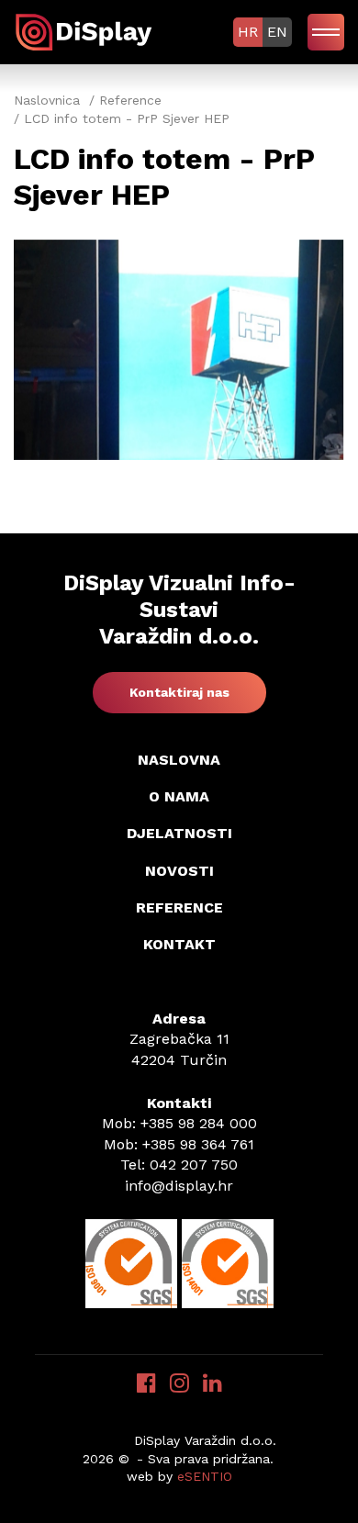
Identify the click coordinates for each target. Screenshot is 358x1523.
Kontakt (179, 944)
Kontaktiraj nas (179, 692)
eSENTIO (204, 1476)
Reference (179, 907)
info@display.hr (179, 1185)
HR (248, 31)
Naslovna (179, 759)
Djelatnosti (179, 833)
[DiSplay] (86, 30)
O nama (179, 796)
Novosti (179, 870)
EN (277, 31)
